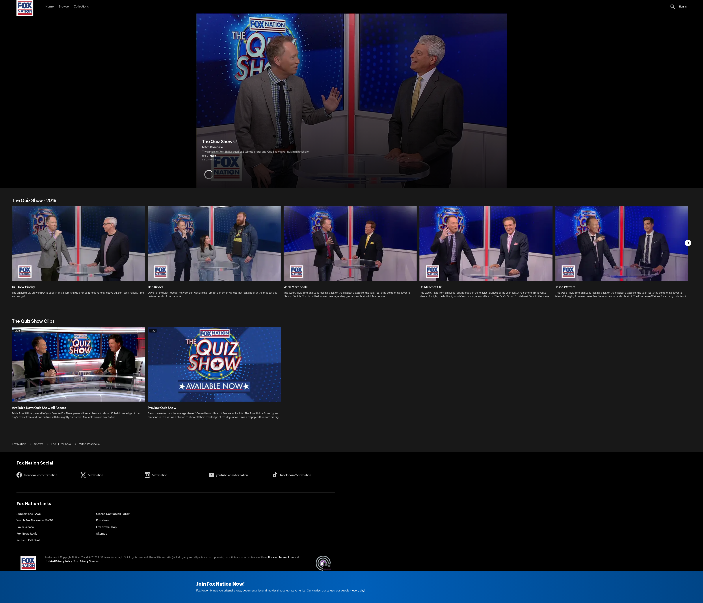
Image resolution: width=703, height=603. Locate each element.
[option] (80, 254)
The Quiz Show (217, 141)
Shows (38, 444)
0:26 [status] (17, 330)
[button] (673, 7)
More (213, 156)
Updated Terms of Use (281, 557)
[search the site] (673, 7)
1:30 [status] (152, 330)
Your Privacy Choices (85, 561)
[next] (688, 243)
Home (49, 6)
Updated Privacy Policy (58, 561)
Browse (64, 6)
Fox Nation (19, 444)
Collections (81, 6)
